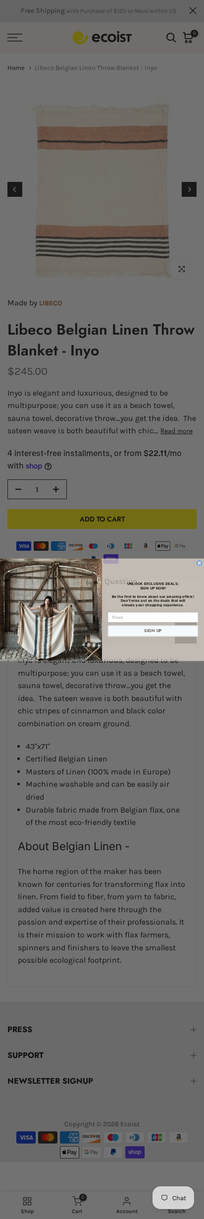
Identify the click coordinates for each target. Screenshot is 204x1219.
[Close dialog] (199, 563)
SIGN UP (152, 631)
